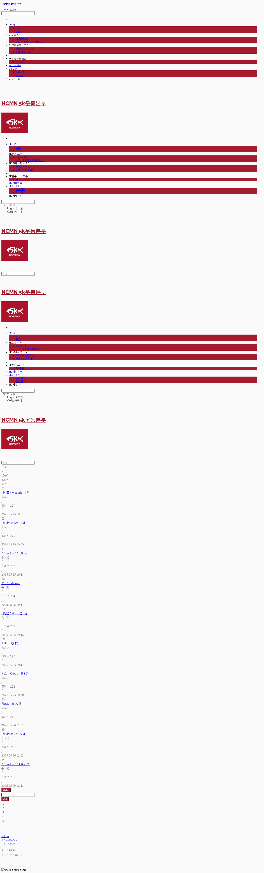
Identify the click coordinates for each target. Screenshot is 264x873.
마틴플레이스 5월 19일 (15, 492)
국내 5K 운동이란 (25, 48)
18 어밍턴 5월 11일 (13, 522)
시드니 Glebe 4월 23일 (15, 764)
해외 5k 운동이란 (24, 51)
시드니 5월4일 (10, 643)
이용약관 (5, 836)
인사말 (12, 24)
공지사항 (20, 72)
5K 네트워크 (15, 65)
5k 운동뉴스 (22, 62)
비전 (18, 28)
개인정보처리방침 (9, 839)
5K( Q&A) (13, 68)
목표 (18, 31)
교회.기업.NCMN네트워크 (29, 41)
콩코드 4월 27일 (11, 703)
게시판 (19, 75)
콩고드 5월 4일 (10, 583)
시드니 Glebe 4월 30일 (15, 673)
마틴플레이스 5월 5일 (14, 613)
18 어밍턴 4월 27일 (13, 734)
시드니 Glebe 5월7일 (14, 553)
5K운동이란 (22, 38)
